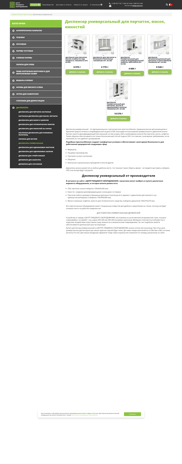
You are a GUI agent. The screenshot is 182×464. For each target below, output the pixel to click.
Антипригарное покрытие (29, 30)
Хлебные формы (24, 58)
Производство (48, 5)
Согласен (132, 414)
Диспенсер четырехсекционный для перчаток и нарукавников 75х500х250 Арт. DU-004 (159, 59)
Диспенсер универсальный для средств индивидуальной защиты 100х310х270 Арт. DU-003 (132, 60)
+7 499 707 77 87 (116, 3)
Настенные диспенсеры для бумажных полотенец (36, 134)
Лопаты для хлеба (25, 64)
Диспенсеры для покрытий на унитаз (35, 129)
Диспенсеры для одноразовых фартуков (36, 147)
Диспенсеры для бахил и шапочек (34, 120)
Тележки (20, 37)
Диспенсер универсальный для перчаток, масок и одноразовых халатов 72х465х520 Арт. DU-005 (116, 105)
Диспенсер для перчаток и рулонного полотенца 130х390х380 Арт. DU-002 (104, 59)
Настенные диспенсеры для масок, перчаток (38, 116)
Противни (21, 44)
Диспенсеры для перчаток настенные (35, 112)
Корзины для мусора (28, 139)
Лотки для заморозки (27, 94)
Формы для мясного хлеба (29, 87)
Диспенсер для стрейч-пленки (32, 156)
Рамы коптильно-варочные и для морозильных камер (33, 72)
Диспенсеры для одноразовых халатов (36, 151)
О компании (95, 5)
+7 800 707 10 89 (137, 3)
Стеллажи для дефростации (30, 101)
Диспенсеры (22, 107)
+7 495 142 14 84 (127, 3)
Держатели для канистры (30, 160)
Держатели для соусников (30, 164)
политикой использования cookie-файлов (84, 415)
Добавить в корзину (77, 72)
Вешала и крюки (24, 80)
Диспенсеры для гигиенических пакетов (36, 124)
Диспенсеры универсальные (31, 143)
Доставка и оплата (63, 5)
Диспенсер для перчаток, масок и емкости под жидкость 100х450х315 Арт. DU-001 (77, 59)
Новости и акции (81, 5)
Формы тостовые (24, 51)
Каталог (34, 5)
